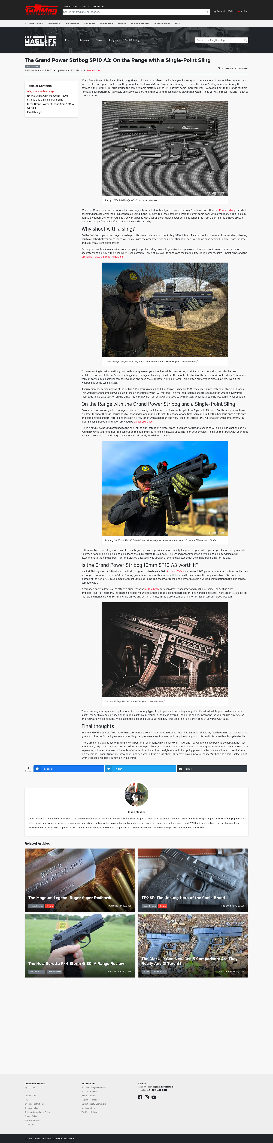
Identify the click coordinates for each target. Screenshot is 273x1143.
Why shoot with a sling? (40, 91)
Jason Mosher (94, 70)
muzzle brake (152, 589)
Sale (177, 23)
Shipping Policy (31, 1108)
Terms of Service (32, 1120)
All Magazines (33, 23)
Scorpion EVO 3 (175, 571)
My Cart (244, 11)
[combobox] (133, 12)
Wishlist (231, 11)
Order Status (30, 1095)
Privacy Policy (31, 1116)
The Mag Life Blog (89, 1112)
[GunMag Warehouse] (42, 9)
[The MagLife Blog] (40, 40)
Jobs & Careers (88, 1095)
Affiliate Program (89, 1091)
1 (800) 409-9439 (70, 6)
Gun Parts (89, 23)
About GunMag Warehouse (94, 1087)
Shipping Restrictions (34, 1104)
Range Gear (106, 23)
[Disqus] (136, 1022)
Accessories (72, 23)
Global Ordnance (143, 421)
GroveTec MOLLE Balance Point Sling (102, 256)
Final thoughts (35, 112)
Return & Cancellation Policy (37, 1112)
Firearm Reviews (32, 67)
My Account (219, 11)
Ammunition (54, 23)
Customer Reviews (90, 1100)
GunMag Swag (162, 23)
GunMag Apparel (140, 23)
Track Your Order (99, 6)
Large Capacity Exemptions (94, 1104)
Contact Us (84, 6)
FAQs (27, 1100)
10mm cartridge (228, 210)
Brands (122, 23)
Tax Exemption (88, 1108)
